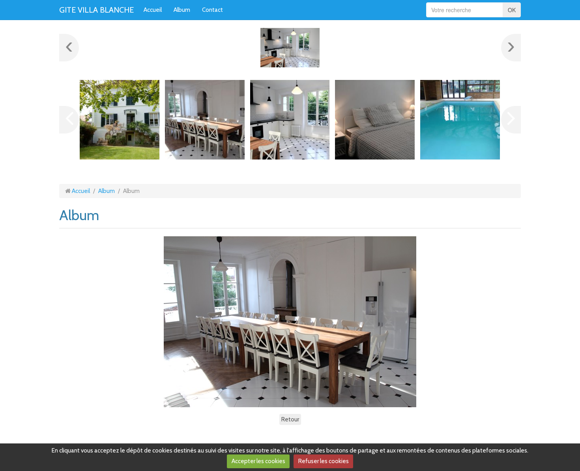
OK (512, 10)
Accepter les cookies (258, 461)
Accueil (153, 9)
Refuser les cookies (323, 461)
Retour (290, 419)
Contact (212, 9)
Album (182, 9)
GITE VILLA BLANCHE (96, 10)
